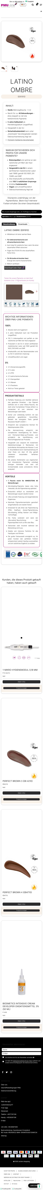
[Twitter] (8, 1072)
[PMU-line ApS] (9, 4)
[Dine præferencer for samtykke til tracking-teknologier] (39, 1186)
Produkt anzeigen (21, 688)
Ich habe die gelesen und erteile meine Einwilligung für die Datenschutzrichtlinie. (22, 1061)
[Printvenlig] (41, 11)
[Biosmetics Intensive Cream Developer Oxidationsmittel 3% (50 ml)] (21, 961)
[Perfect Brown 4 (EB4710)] (21, 850)
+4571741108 (11, 1114)
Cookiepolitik (17, 1188)
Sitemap (4, 1136)
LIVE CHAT (34, 1185)
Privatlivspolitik (6, 1188)
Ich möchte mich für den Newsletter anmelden (19, 1057)
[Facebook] (3, 1072)
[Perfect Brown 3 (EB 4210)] (21, 739)
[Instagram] (12, 1072)
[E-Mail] (21, 1053)
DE (24, 4)
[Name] (21, 1049)
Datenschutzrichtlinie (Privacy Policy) (23, 1061)
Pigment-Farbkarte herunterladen (21, 140)
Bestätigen (7, 1066)
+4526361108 (11, 1117)
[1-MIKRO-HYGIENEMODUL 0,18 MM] (21, 628)
